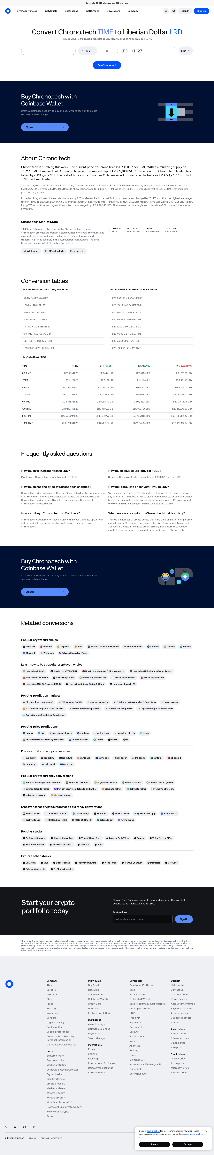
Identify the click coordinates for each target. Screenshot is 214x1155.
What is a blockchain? (59, 1102)
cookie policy (153, 1131)
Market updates (56, 1088)
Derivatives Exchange (100, 1067)
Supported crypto (181, 1017)
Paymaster (135, 1022)
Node (132, 1041)
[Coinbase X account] (6, 1127)
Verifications (137, 1036)
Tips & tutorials (56, 1079)
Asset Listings (96, 1024)
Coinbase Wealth (98, 999)
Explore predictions (99, 1013)
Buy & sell (94, 985)
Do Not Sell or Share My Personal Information (61, 1038)
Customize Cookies (194, 1134)
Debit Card (94, 1008)
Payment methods (181, 1008)
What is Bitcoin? (56, 1092)
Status (175, 1022)
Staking (92, 1053)
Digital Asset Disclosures (61, 1044)
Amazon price (179, 1072)
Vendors (51, 1017)
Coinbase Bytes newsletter (62, 1069)
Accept (188, 1144)
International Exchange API (145, 1064)
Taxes (50, 1116)
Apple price (177, 1063)
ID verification (179, 999)
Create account (180, 994)
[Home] (8, 11)
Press (50, 1003)
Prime (91, 1049)
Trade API (134, 1017)
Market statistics (57, 1065)
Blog (49, 999)
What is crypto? (56, 1097)
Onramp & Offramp (140, 1008)
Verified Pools (96, 1072)
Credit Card (94, 1003)
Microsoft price (180, 1067)
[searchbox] (186, 50)
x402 (132, 1013)
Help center (178, 985)
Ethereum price (180, 1038)
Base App (93, 989)
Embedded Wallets (140, 999)
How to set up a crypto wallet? (64, 1106)
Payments (94, 1033)
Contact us (177, 989)
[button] (51, 11)
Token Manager (97, 1038)
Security (51, 1008)
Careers (51, 989)
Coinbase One (96, 994)
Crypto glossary (56, 1083)
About (50, 985)
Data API (134, 1031)
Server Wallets (138, 994)
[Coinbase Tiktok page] (34, 1127)
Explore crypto (55, 1055)
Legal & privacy (55, 1022)
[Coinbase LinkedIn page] (15, 1127)
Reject (154, 1144)
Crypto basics (54, 1074)
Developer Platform (141, 985)
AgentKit (134, 1045)
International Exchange (101, 1063)
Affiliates (52, 994)
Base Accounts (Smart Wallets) (147, 1003)
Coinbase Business (99, 1028)
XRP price (176, 1047)
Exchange (93, 1058)
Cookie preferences (58, 1031)
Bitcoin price (178, 1033)
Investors (52, 1013)
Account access (180, 1013)
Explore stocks (55, 1060)
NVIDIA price (178, 1058)
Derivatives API (138, 1073)
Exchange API (137, 1059)
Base (132, 989)
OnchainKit (135, 1027)
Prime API (135, 1069)
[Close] (206, 1131)
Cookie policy (54, 1027)
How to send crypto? (58, 1111)
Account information (183, 1003)
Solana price (178, 1042)
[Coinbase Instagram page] (24, 1127)
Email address (120, 912)
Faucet (133, 1055)
